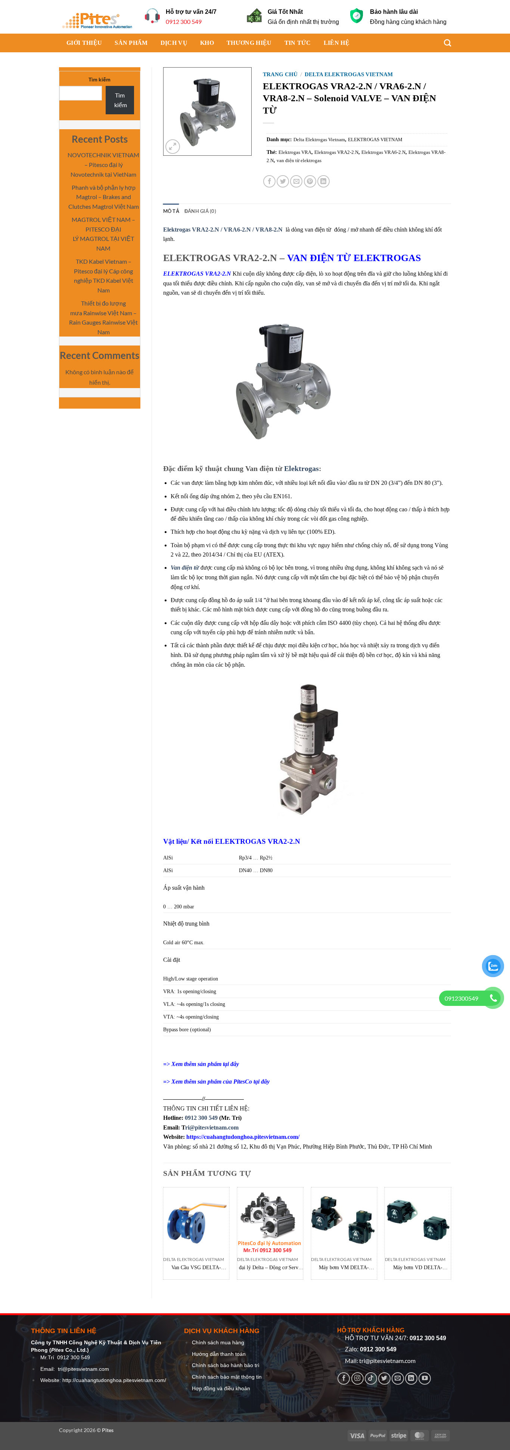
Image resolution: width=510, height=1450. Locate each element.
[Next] (450, 1236)
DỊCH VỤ (174, 43)
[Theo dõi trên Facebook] (344, 1378)
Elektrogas (301, 468)
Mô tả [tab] (171, 211)
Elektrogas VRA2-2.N (336, 152)
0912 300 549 (184, 21)
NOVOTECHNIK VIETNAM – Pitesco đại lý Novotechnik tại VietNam (103, 164)
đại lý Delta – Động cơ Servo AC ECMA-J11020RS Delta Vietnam (270, 1268)
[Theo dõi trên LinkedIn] (411, 1378)
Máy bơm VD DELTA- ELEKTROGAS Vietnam (418, 1268)
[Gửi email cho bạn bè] (296, 181)
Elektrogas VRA (295, 152)
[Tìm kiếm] (443, 43)
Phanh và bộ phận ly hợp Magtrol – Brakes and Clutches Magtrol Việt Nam (103, 197)
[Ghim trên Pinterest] (310, 181)
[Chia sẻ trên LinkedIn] (323, 181)
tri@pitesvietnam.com (83, 1369)
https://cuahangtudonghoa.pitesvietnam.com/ (242, 1137)
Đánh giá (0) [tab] (200, 211)
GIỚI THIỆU (84, 43)
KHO (207, 43)
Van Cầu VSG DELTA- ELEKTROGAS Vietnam (196, 1268)
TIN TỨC (297, 43)
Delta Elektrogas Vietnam (349, 74)
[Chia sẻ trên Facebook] (269, 181)
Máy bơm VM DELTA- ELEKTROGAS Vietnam (344, 1268)
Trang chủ (280, 74)
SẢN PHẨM (131, 43)
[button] (172, 146)
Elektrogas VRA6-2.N (383, 152)
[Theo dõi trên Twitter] (384, 1378)
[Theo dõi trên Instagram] (357, 1378)
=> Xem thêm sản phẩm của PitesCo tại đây (216, 1081)
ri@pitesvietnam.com (212, 1127)
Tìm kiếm (99, 79)
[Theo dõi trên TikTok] (371, 1378)
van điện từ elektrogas (299, 160)
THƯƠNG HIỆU (249, 43)
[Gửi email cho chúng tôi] (398, 1378)
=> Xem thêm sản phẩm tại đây (201, 1064)
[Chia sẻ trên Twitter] (283, 181)
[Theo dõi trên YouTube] (425, 1378)
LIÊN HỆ (336, 43)
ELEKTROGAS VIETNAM (375, 139)
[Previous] (163, 1236)
